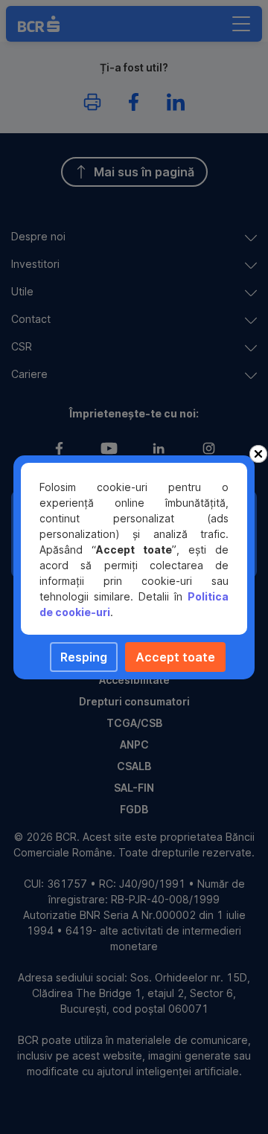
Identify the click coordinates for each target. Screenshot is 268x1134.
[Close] (258, 454)
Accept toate (175, 657)
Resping (83, 657)
